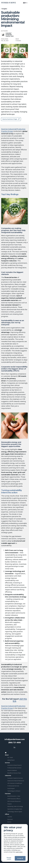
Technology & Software (13, 791)
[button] (26, 2)
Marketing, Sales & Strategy (15, 806)
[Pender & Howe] (11, 2)
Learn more (19, 852)
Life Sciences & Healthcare (14, 783)
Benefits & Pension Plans (14, 773)
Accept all (20, 858)
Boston (9, 822)
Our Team (10, 757)
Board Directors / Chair (13, 796)
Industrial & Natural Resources (15, 780)
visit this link (20, 700)
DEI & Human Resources (14, 801)
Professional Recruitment (14, 768)
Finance (9, 804)
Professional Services (13, 786)
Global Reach (11, 760)
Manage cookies (9, 858)
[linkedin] (14, 747)
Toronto (9, 816)
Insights (4, 9)
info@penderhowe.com (14, 739)
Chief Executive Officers (13, 798)
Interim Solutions (12, 770)
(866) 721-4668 (14, 742)
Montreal (10, 819)
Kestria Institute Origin (9, 119)
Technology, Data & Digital (14, 811)
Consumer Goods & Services (15, 778)
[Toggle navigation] (23, 2)
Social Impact (11, 788)
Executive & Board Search (14, 765)
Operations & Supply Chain (14, 809)
